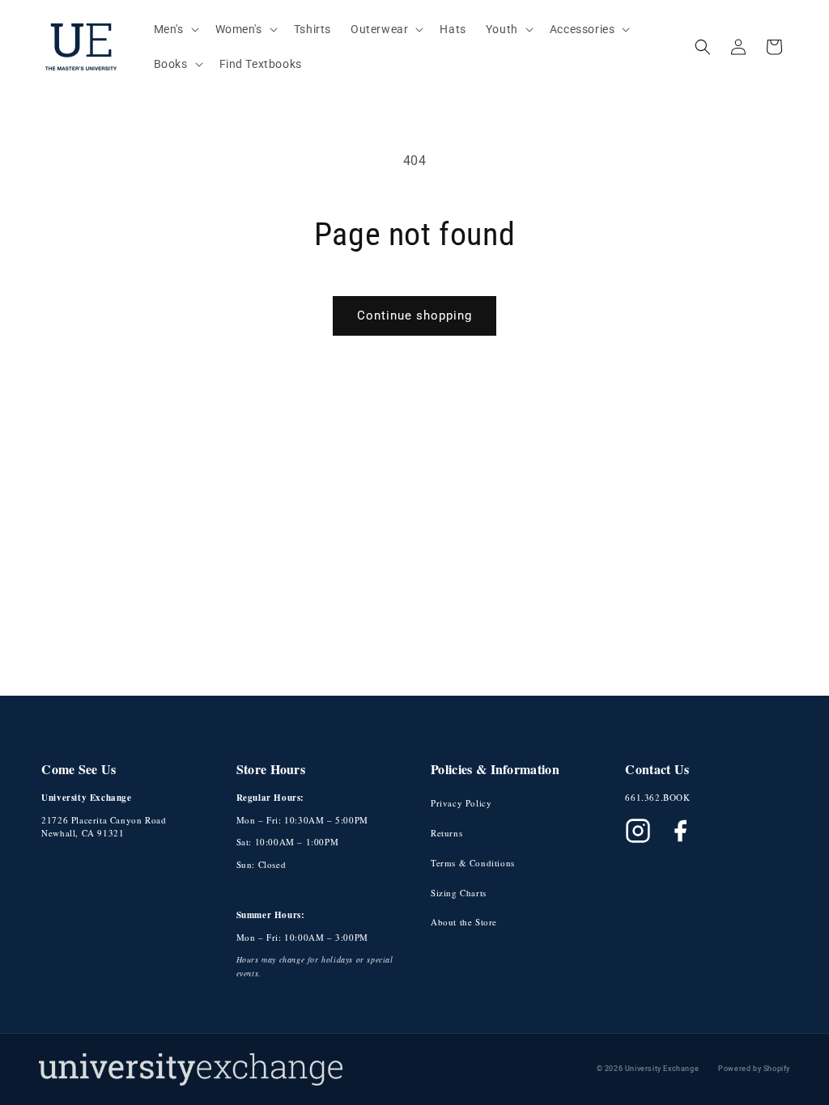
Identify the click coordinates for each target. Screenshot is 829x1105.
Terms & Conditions (473, 863)
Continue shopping (414, 315)
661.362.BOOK (657, 797)
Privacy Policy (461, 803)
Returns (446, 833)
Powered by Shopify (754, 1069)
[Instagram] (638, 831)
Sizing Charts (459, 893)
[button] (175, 29)
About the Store (464, 922)
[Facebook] (680, 831)
